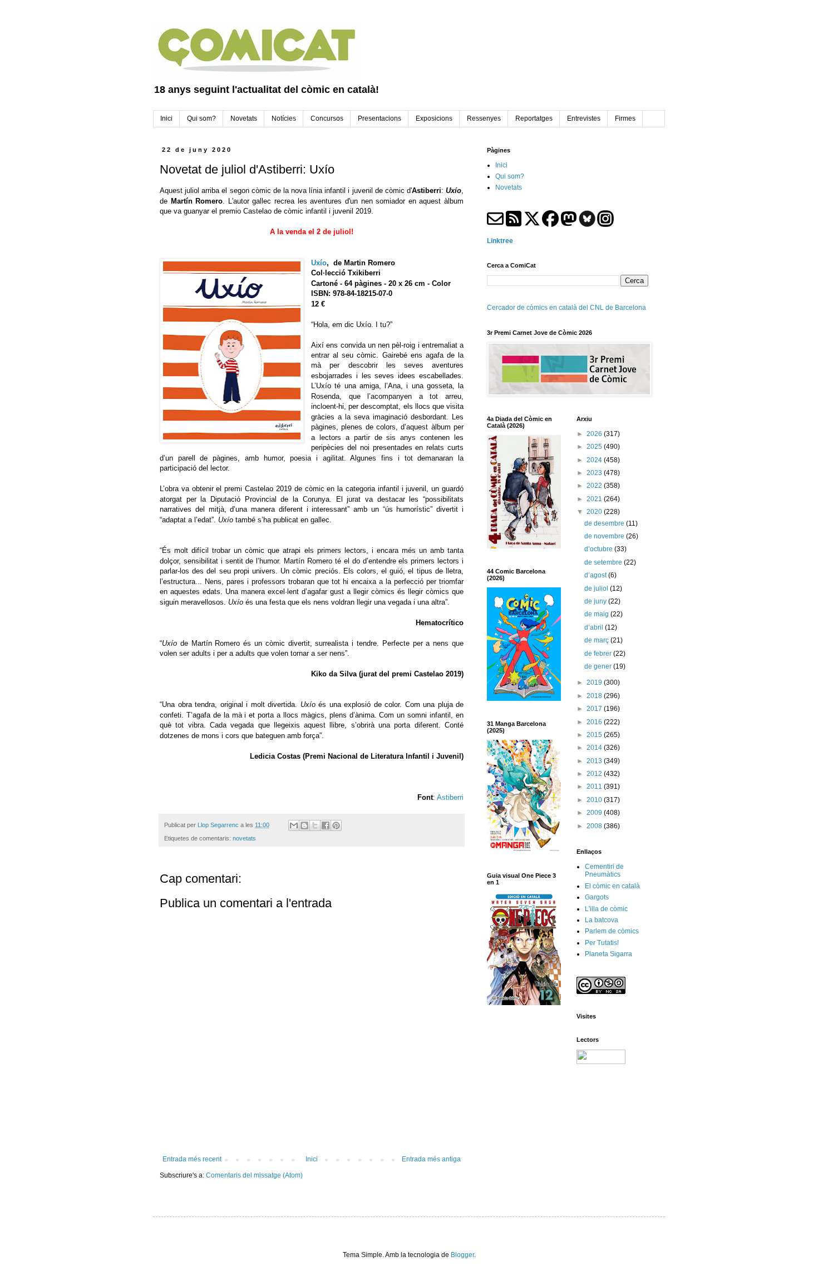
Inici (311, 1159)
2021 (595, 499)
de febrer (598, 653)
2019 (595, 682)
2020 (595, 512)
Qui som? (509, 176)
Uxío (319, 263)
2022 (595, 485)
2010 (595, 800)
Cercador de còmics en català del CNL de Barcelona (566, 307)
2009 (595, 813)
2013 (595, 761)
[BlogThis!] (304, 825)
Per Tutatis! (602, 943)
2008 (595, 826)
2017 (595, 709)
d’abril (594, 627)
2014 (595, 747)
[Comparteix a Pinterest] (336, 825)
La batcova (601, 920)
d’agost (596, 575)
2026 (595, 434)
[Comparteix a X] (315, 825)
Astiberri (450, 797)
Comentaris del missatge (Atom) (254, 1175)
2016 (595, 722)
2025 (595, 447)
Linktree (500, 241)
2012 (595, 774)
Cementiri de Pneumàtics (604, 870)
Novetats (508, 187)
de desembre (605, 523)
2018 (595, 696)
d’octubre (599, 549)
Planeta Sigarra (608, 954)
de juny (596, 601)
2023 (595, 473)
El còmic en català (612, 886)
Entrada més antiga (431, 1159)
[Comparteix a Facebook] (325, 825)
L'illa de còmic (606, 909)
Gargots (597, 897)
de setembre (604, 562)
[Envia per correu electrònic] (293, 825)
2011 (595, 786)
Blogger (462, 1255)
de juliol (597, 588)
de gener (598, 666)
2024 (595, 460)
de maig (597, 614)
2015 (595, 735)
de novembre (605, 536)
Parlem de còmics (612, 931)
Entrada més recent (191, 1159)
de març (597, 640)
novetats (244, 838)
